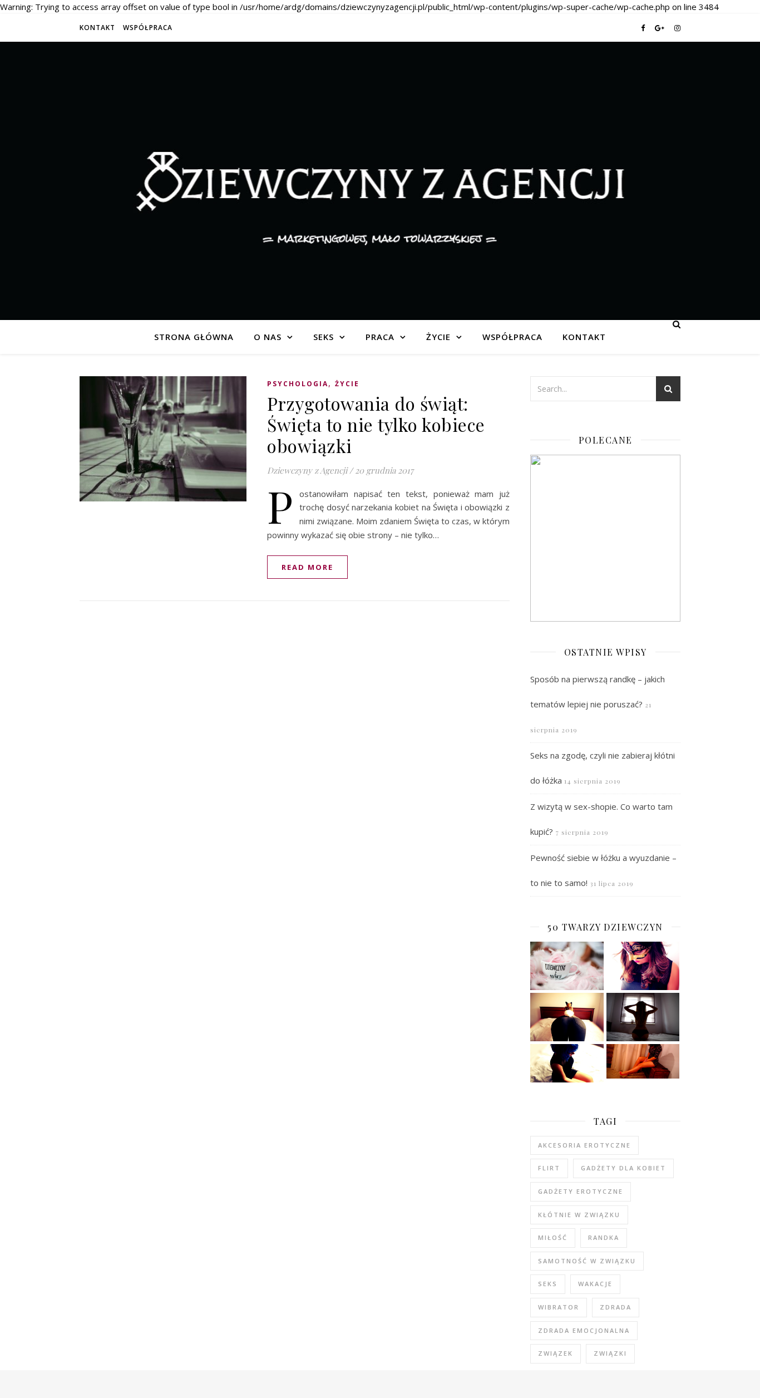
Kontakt (97, 27)
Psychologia (297, 383)
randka (603, 1237)
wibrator (558, 1307)
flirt (549, 1168)
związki (610, 1353)
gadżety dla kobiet (623, 1168)
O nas (268, 336)
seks (547, 1283)
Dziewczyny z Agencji (380, 181)
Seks (323, 336)
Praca (380, 336)
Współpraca (147, 27)
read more (307, 567)
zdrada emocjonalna (584, 1330)
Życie (438, 336)
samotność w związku (587, 1261)
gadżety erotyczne (580, 1191)
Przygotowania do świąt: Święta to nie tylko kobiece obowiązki (376, 424)
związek (555, 1353)
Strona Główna (194, 336)
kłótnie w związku (579, 1214)
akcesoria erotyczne (584, 1145)
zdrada (615, 1307)
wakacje (595, 1283)
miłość (552, 1237)
